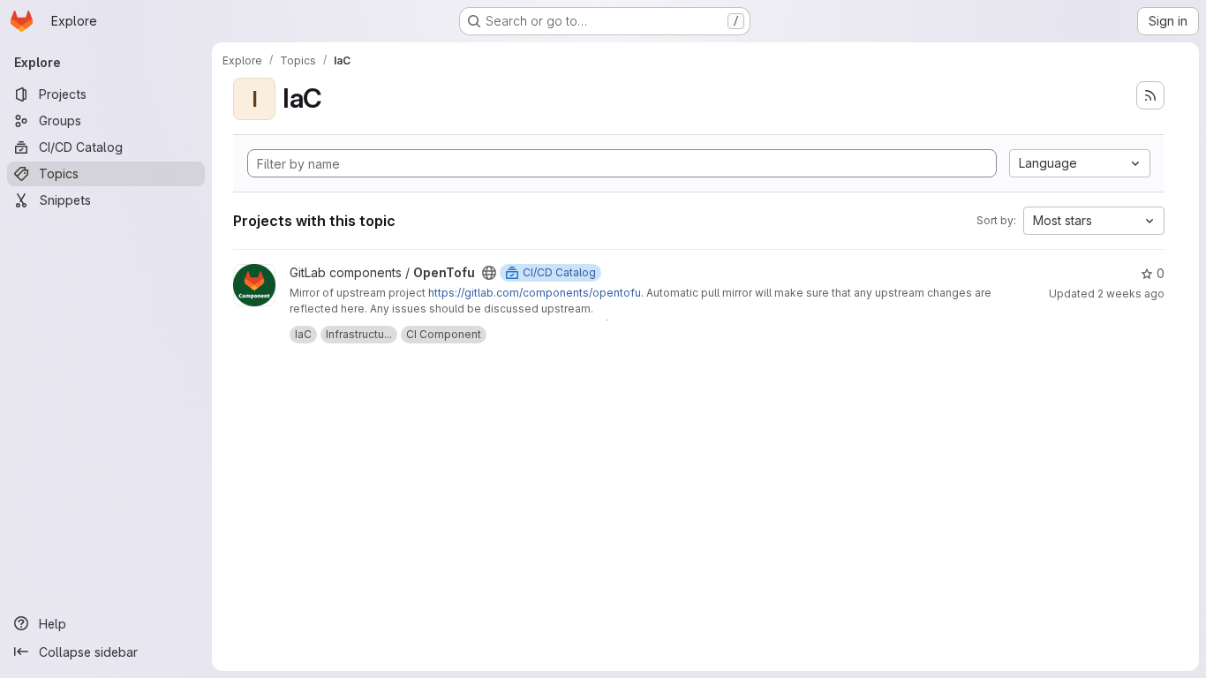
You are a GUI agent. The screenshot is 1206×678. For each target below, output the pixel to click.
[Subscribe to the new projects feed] (1150, 95)
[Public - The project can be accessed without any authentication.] (489, 273)
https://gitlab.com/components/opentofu (534, 292)
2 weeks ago (1131, 293)
